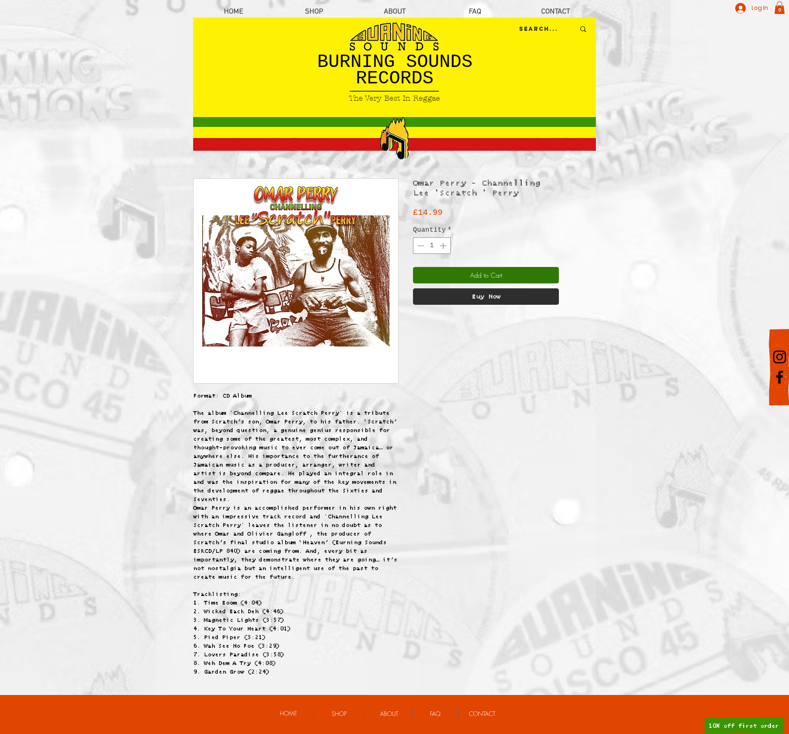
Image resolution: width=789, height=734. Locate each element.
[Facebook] (779, 377)
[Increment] (444, 245)
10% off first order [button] (743, 726)
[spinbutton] (432, 245)
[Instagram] (779, 357)
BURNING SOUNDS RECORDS (395, 70)
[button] (779, 7)
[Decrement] (420, 245)
